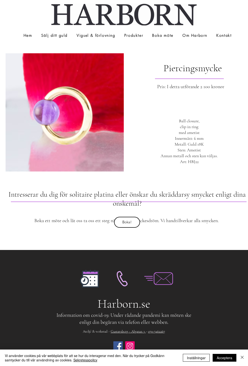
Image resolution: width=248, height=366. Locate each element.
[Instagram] (130, 346)
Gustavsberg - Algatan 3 (128, 331)
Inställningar (196, 357)
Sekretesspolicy (85, 360)
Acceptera (224, 357)
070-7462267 (156, 331)
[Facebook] (118, 346)
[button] (96, 36)
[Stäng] (242, 357)
